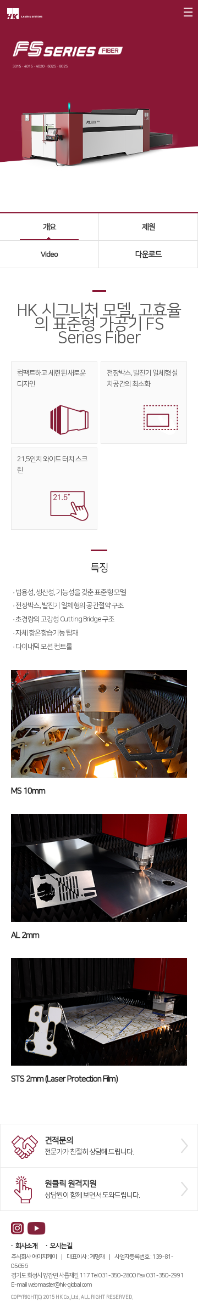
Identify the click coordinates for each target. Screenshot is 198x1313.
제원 (148, 227)
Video (49, 254)
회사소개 (26, 1245)
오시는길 (61, 1245)
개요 (49, 227)
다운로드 (148, 254)
